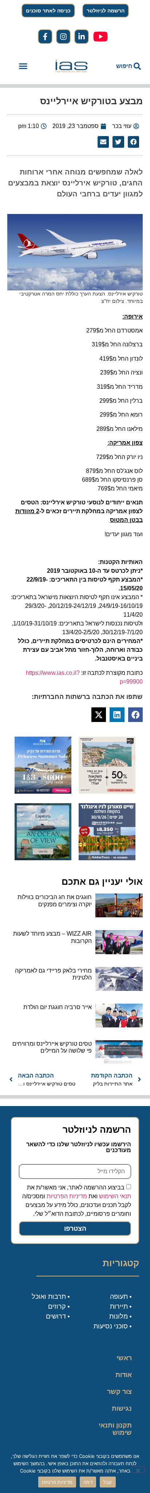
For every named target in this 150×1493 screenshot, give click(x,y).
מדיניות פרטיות (57, 1482)
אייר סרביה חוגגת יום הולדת (57, 1007)
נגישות (122, 1408)
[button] (23, 66)
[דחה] (138, 1469)
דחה (87, 1482)
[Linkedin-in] (81, 36)
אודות (123, 1375)
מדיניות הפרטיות (67, 1196)
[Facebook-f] (45, 36)
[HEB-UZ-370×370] (107, 791)
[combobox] (122, 66)
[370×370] (107, 858)
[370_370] (43, 791)
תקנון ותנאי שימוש (115, 1429)
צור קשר (119, 1391)
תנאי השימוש (115, 1196)
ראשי (124, 1358)
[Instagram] (63, 36)
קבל (107, 1482)
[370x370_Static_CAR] (43, 858)
